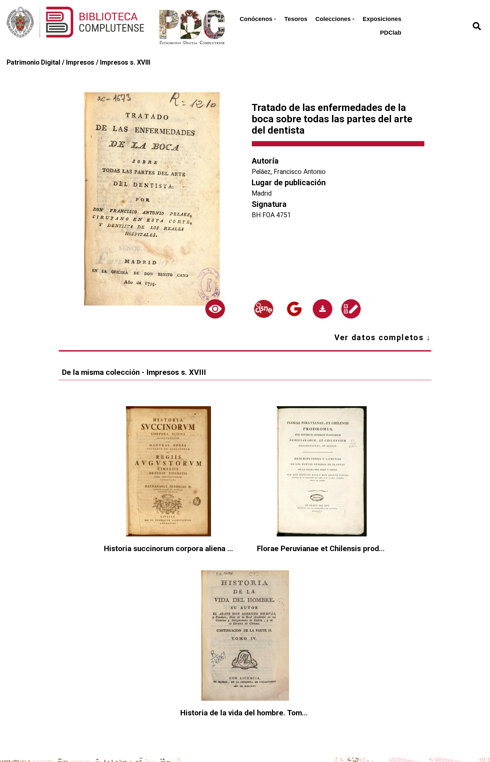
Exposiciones (382, 19)
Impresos (80, 62)
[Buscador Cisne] (264, 309)
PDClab (390, 32)
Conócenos (256, 19)
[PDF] (322, 309)
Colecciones (333, 19)
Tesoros (295, 19)
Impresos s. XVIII (125, 62)
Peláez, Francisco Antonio (289, 172)
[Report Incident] (351, 309)
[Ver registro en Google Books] (294, 309)
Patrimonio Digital (33, 62)
